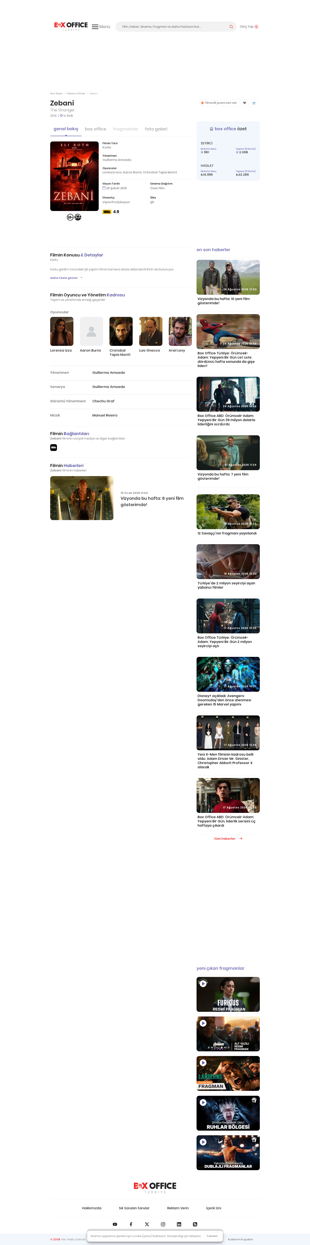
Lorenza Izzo (112, 172)
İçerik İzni (213, 1208)
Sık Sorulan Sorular (134, 1208)
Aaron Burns (132, 172)
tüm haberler (225, 839)
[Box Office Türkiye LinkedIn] (179, 1224)
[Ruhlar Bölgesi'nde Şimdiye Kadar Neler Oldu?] (228, 1113)
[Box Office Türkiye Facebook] (131, 1224)
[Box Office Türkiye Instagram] (163, 1224)
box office (95, 129)
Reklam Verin (178, 1208)
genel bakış (66, 129)
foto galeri (156, 129)
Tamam (212, 1236)
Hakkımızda (91, 1208)
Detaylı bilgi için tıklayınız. (184, 1236)
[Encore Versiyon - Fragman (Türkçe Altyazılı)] (228, 1033)
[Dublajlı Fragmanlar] (228, 1152)
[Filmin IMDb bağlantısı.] (53, 447)
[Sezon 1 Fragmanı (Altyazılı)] (228, 1073)
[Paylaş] (254, 103)
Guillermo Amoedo (116, 160)
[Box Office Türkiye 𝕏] (147, 1224)
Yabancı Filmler (75, 93)
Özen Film (157, 188)
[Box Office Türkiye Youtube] (115, 1224)
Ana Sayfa (56, 93)
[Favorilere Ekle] (245, 103)
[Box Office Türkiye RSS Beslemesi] (195, 1224)
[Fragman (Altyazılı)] (228, 994)
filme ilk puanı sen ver (220, 103)
